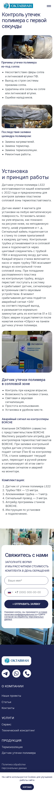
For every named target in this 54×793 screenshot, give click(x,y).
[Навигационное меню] (49, 6)
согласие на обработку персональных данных (24, 618)
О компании (13, 686)
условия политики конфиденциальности (25, 613)
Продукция (11, 740)
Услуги (8, 718)
